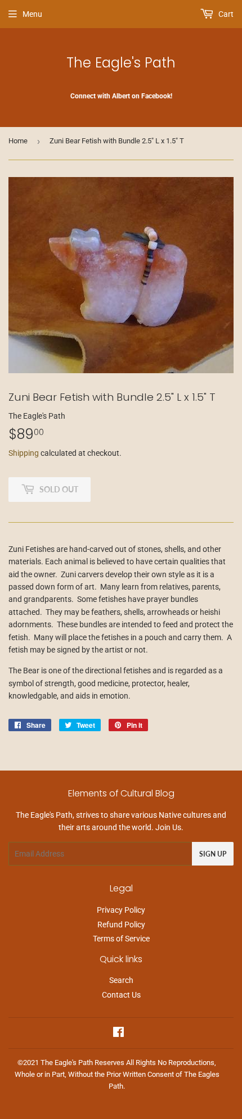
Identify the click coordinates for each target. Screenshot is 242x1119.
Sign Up (212, 854)
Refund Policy (121, 924)
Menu (32, 14)
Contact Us (121, 994)
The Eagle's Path (121, 62)
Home (18, 141)
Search (121, 980)
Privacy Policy (121, 909)
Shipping (23, 452)
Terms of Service (121, 938)
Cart (225, 14)
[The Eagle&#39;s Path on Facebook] (118, 1033)
